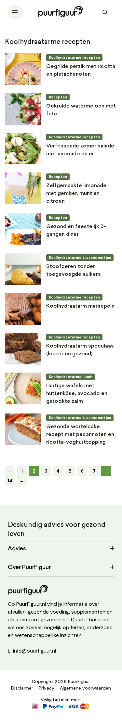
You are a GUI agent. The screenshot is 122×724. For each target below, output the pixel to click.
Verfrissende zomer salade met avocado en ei (80, 150)
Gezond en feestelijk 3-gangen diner (76, 230)
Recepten (58, 97)
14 (9, 481)
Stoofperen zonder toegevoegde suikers (73, 270)
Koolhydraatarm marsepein (80, 306)
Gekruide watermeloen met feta (81, 110)
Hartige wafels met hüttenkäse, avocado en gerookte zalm (76, 393)
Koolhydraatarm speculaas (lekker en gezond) (80, 350)
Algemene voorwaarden (85, 688)
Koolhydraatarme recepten (74, 57)
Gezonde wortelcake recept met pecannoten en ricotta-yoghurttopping (80, 434)
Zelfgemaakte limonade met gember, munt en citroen (76, 193)
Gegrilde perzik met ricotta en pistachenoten (80, 70)
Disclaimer (22, 688)
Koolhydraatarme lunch (70, 377)
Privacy (46, 688)
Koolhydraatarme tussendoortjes (80, 257)
